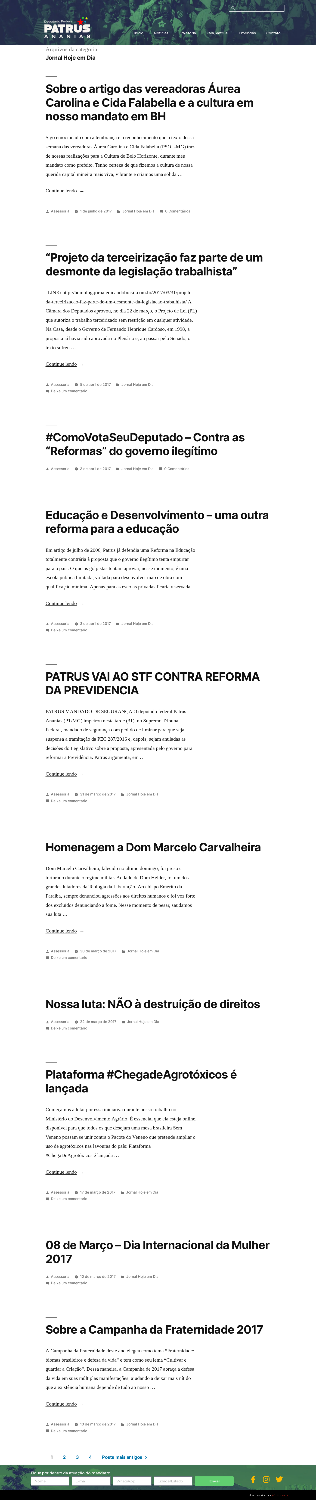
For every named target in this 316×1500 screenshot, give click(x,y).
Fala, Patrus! (217, 33)
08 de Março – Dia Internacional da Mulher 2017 (158, 1252)
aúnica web (280, 1495)
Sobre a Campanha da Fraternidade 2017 (154, 1329)
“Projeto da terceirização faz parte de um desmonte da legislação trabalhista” (154, 264)
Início (138, 33)
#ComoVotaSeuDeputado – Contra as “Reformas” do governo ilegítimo (145, 444)
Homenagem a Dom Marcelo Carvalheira (153, 847)
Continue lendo (65, 190)
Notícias (161, 33)
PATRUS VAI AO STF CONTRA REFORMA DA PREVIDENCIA (153, 683)
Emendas (247, 33)
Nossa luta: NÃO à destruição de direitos (153, 1004)
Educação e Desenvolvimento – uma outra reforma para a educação (157, 522)
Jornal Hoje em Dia (138, 211)
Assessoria (60, 211)
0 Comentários (177, 211)
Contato (273, 33)
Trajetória (187, 33)
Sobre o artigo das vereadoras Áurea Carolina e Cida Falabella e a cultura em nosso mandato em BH (150, 102)
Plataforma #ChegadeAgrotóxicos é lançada (141, 1081)
